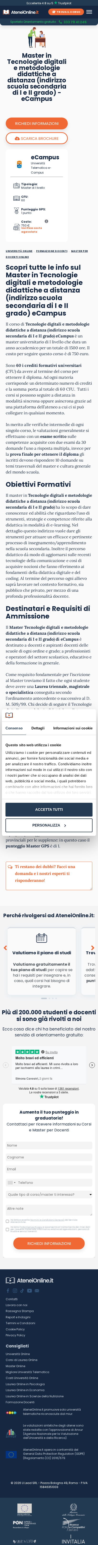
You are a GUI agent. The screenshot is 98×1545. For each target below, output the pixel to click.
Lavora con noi (16, 1305)
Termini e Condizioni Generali (47, 1220)
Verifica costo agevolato (31, 230)
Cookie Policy (15, 1329)
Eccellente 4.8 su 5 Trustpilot (49, 3)
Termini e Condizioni (20, 1323)
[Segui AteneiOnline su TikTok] (22, 1291)
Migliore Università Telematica (27, 1372)
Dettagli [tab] (37, 728)
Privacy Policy (15, 1335)
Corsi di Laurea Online (21, 1360)
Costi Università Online (22, 1378)
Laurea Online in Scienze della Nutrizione (35, 1396)
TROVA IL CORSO (68, 12)
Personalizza (46, 825)
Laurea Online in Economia (25, 1390)
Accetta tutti (49, 810)
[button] (44, 998)
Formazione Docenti (20, 1402)
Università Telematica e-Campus (41, 168)
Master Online (15, 1366)
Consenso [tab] (14, 728)
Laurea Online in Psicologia (25, 1384)
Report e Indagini (18, 1317)
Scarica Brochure (40, 138)
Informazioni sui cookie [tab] (73, 728)
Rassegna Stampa (20, 1311)
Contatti (12, 1299)
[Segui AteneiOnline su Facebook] (8, 1291)
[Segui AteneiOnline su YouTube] (29, 1291)
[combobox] (11, 1182)
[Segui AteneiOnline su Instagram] (15, 1291)
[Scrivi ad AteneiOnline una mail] (37, 1291)
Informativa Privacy (31, 1227)
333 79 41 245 (75, 22)
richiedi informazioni (37, 123)
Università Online (18, 1354)
